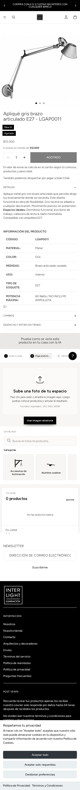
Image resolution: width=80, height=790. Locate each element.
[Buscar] (13, 17)
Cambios (8, 315)
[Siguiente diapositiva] (75, 5)
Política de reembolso (17, 663)
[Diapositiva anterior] (4, 5)
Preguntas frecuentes (17, 676)
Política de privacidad (16, 669)
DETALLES (9, 187)
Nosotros (9, 624)
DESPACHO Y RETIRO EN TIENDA (22, 324)
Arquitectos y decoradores (20, 643)
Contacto (9, 637)
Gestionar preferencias (40, 774)
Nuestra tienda (12, 630)
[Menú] (4, 17)
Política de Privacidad (16, 785)
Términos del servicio (16, 656)
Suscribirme (40, 567)
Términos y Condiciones (47, 785)
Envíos (7, 650)
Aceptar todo (40, 754)
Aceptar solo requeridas (40, 764)
